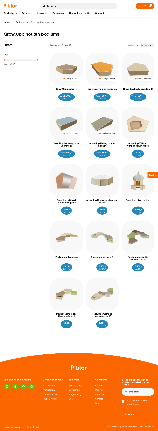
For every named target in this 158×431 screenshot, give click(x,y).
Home (7, 22)
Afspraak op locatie (79, 13)
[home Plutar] (10, 6)
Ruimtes (26, 13)
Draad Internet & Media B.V (143, 427)
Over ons (99, 385)
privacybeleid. (133, 404)
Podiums (20, 22)
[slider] (4, 60)
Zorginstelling (75, 394)
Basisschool (74, 390)
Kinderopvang (75, 385)
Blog (97, 403)
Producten (9, 13)
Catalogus (58, 13)
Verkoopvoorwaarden (12, 427)
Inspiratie (42, 13)
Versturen (129, 414)
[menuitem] (10, 13)
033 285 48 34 (49, 385)
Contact (99, 13)
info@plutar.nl (49, 390)
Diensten (99, 390)
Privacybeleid (33, 427)
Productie (99, 394)
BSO (71, 399)
